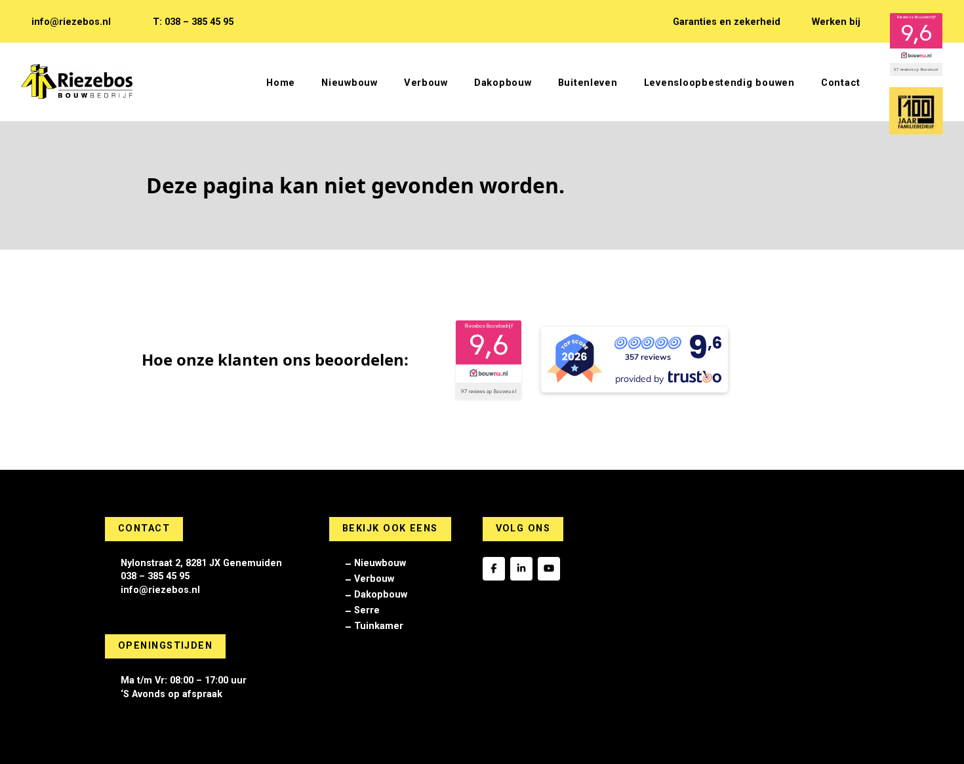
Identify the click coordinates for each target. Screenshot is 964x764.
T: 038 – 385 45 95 (193, 22)
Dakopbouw (380, 594)
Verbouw (374, 578)
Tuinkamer (378, 626)
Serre (367, 610)
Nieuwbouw (380, 563)
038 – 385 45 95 (155, 576)
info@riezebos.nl (71, 22)
